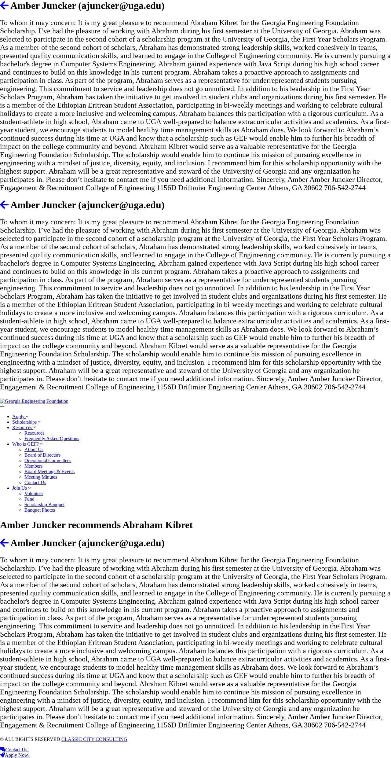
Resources (22, 427)
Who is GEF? (26, 444)
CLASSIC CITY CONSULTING (94, 739)
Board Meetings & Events (49, 471)
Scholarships (25, 422)
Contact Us (35, 482)
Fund (29, 499)
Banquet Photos (39, 510)
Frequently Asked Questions (51, 438)
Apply (19, 416)
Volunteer (33, 493)
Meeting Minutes (40, 477)
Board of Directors (42, 455)
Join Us (20, 488)
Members (33, 466)
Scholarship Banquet (44, 504)
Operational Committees (47, 460)
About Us (33, 449)
